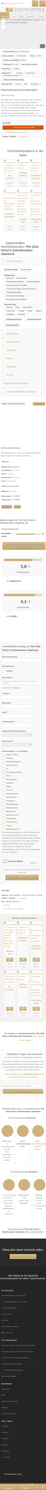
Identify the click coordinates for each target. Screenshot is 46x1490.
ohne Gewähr (38, 1036)
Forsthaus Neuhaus (23, 174)
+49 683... (13, 136)
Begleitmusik (10, 811)
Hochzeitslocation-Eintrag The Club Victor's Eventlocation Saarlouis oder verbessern (9, 1204)
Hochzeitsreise (11, 822)
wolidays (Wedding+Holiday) (20, 391)
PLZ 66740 (16, 470)
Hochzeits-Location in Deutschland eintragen (18, 1345)
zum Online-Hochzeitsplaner (24, 1257)
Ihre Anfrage (7, 677)
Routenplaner (39, 404)
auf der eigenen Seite (23, 1199)
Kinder (8, 358)
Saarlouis (10, 474)
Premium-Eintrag (41, 153)
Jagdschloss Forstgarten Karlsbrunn (36, 177)
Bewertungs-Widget (8, 1376)
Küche (9, 375)
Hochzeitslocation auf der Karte (16, 132)
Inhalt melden (25, 1040)
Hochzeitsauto (11, 797)
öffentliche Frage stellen (24, 1091)
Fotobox (9, 825)
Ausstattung (12, 333)
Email (4, 712)
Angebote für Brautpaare (15, 383)
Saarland (15, 477)
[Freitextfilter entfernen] (35, 3)
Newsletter (5, 1451)
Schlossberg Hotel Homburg (36, 221)
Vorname (6, 693)
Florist (8, 776)
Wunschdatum (8, 666)
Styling (8, 786)
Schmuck (9, 790)
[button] (23, 34)
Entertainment (13, 342)
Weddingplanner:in (13, 829)
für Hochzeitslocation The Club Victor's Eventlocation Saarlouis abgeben (8, 1150)
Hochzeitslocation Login (13, 1474)
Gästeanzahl (7, 741)
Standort (10, 350)
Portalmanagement (8, 1414)
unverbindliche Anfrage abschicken (22, 877)
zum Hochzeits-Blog (8, 1308)
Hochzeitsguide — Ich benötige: (15, 751)
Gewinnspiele (6, 1314)
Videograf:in (10, 801)
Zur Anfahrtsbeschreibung (13, 909)
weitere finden (23, 1143)
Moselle (13, 491)
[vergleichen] (3, 27)
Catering (9, 758)
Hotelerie (11, 366)
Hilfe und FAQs (7, 1333)
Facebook (5, 1426)
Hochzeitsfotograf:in (13, 762)
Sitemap (4, 1407)
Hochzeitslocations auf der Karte (13, 1295)
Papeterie (9, 783)
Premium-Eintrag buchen (13, 1370)
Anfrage (41, 16)
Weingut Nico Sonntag (23, 221)
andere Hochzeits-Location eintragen (15, 1358)
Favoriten (4, 1320)
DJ (7, 769)
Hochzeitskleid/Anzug (14, 772)
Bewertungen (32, 16)
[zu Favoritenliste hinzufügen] (3, 21)
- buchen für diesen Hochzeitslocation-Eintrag (40, 1201)
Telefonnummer (8, 722)
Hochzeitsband (11, 765)
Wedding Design (12, 804)
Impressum (5, 1389)
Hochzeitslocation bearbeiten (12, 1364)
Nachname (6, 703)
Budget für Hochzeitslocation (14, 731)
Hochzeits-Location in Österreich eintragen (17, 1351)
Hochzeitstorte (11, 779)
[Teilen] (37, 1487)
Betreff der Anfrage (9, 657)
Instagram (5, 1432)
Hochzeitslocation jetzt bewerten (25, 546)
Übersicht (5, 16)
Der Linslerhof (10, 177)
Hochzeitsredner (12, 794)
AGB (3, 1395)
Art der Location (14, 261)
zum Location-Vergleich (10, 1326)
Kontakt (17, 507)
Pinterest (4, 1445)
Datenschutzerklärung (15, 870)
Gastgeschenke (12, 808)
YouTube (4, 1439)
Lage (13, 16)
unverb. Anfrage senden (24, 127)
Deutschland (11, 481)
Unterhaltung (11, 818)
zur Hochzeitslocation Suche (2, 10)
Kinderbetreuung (12, 815)
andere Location (12, 754)
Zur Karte (6, 905)
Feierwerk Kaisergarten (10, 215)
